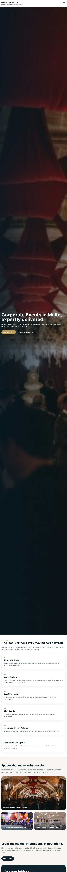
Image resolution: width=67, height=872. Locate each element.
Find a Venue (7, 858)
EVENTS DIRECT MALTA (12, 3)
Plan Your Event (8, 332)
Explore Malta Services (26, 332)
